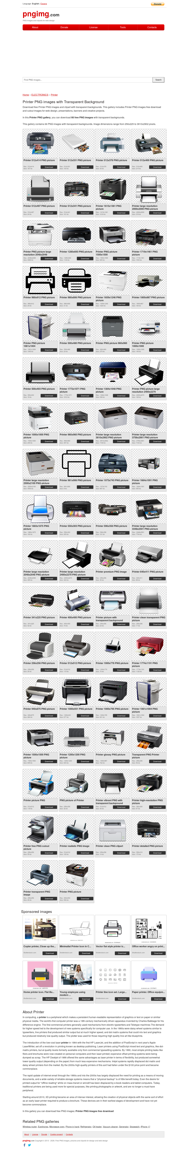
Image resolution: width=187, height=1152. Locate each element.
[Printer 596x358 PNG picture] (112, 509)
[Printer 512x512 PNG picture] (76, 646)
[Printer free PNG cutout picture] (40, 829)
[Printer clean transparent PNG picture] (149, 600)
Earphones (43, 1126)
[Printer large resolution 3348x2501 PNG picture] (148, 509)
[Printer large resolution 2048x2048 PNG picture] (40, 555)
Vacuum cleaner (110, 1126)
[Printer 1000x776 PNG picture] (112, 646)
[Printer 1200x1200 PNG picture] (76, 738)
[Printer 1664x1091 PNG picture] (148, 463)
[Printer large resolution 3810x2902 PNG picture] (112, 418)
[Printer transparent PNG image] (40, 875)
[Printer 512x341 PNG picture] (76, 189)
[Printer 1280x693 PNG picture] (76, 235)
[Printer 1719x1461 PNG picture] (148, 234)
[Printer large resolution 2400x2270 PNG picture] (76, 555)
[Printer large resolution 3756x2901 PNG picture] (148, 417)
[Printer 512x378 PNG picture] (112, 143)
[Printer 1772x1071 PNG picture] (76, 372)
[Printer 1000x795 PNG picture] (112, 692)
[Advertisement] (93, 52)
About (35, 27)
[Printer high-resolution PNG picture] (148, 783)
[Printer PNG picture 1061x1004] (40, 326)
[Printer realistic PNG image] (76, 829)
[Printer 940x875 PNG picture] (40, 692)
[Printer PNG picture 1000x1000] (149, 326)
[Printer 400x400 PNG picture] (76, 600)
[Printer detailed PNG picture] (148, 829)
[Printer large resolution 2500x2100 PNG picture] (40, 463)
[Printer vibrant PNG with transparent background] (113, 783)
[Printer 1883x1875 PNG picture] (40, 509)
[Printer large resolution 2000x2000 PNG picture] (149, 189)
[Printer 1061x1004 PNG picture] (148, 692)
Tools (123, 27)
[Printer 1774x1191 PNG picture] (148, 646)
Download (49, 167)
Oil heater (97, 1126)
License (93, 27)
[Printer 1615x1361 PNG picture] (112, 189)
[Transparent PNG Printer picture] (149, 738)
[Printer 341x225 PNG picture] (40, 600)
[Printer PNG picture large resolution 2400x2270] (148, 372)
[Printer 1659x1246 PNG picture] (112, 281)
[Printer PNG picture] (76, 875)
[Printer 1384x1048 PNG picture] (112, 372)
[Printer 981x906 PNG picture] (76, 463)
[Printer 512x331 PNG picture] (76, 143)
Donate (64, 27)
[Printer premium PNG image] (113, 555)
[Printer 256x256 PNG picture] (40, 646)
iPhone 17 (145, 1126)
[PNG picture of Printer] (76, 783)
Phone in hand (72, 1126)
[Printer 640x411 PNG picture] (148, 555)
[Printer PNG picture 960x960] (113, 326)
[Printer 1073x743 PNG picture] (112, 463)
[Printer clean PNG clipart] (113, 829)
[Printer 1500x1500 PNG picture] (40, 738)
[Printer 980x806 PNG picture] (76, 281)
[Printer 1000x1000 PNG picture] (40, 418)
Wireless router (30, 1126)
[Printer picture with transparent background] (113, 600)
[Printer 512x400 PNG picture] (148, 143)
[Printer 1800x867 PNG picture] (148, 281)
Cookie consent (56, 1134)
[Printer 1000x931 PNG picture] (76, 692)
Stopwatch (135, 1126)
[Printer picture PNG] (40, 783)
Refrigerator (85, 1126)
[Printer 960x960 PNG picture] (76, 418)
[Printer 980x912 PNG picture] (40, 280)
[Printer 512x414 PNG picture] (40, 143)
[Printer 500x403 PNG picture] (40, 372)
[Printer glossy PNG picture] (112, 737)
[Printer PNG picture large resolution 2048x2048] (40, 235)
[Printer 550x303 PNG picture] (76, 509)
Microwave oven (56, 1126)
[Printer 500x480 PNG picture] (76, 326)
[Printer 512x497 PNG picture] (40, 189)
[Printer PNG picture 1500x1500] (113, 235)
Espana (44, 3)
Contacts (152, 27)
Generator (124, 1126)
